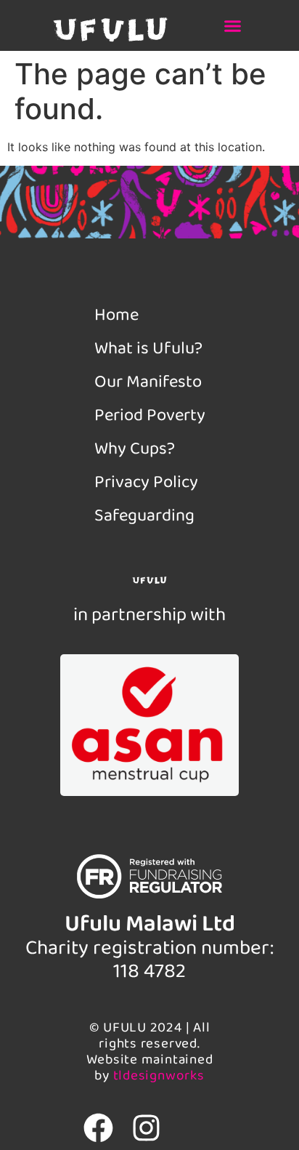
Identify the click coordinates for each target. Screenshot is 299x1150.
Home (116, 315)
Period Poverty (149, 415)
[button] (233, 25)
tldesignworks (159, 1076)
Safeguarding (144, 516)
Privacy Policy (146, 482)
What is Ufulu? (148, 348)
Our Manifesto (148, 382)
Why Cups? (134, 449)
